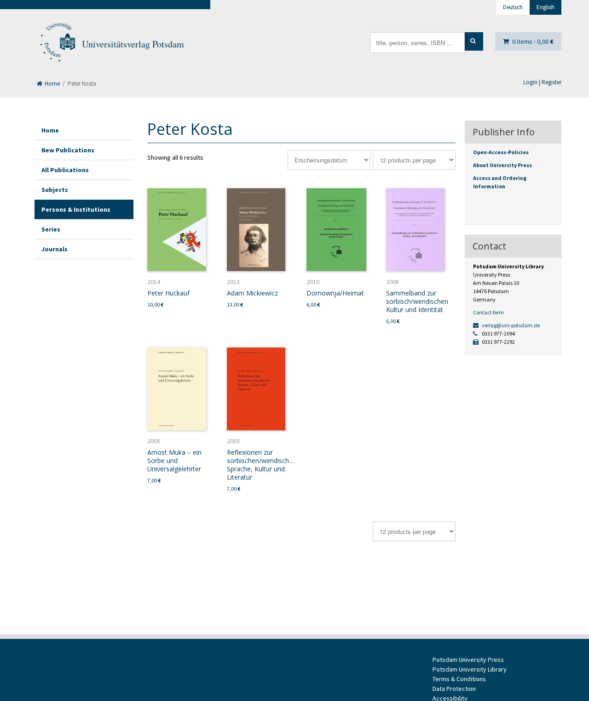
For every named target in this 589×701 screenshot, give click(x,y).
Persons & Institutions (75, 209)
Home (51, 83)
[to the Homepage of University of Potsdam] (57, 44)
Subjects (54, 189)
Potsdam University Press (468, 659)
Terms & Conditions (459, 679)
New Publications (67, 150)
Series (50, 229)
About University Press (502, 165)
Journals (54, 249)
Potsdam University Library (470, 669)
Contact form (488, 312)
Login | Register (542, 82)
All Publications (65, 170)
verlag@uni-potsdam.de (510, 325)
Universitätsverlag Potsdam (133, 44)
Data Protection (454, 688)
